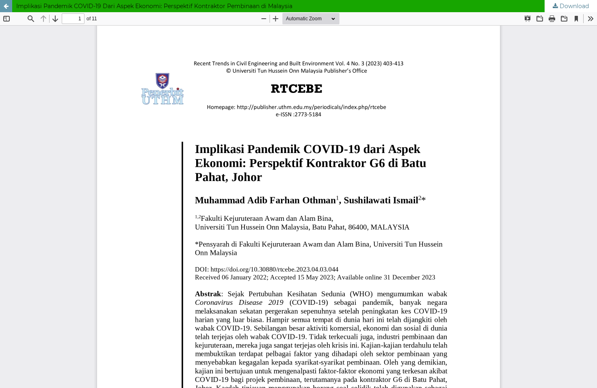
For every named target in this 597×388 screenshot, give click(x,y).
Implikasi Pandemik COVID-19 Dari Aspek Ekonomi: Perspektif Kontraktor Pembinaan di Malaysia (154, 6)
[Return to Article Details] (6, 6)
